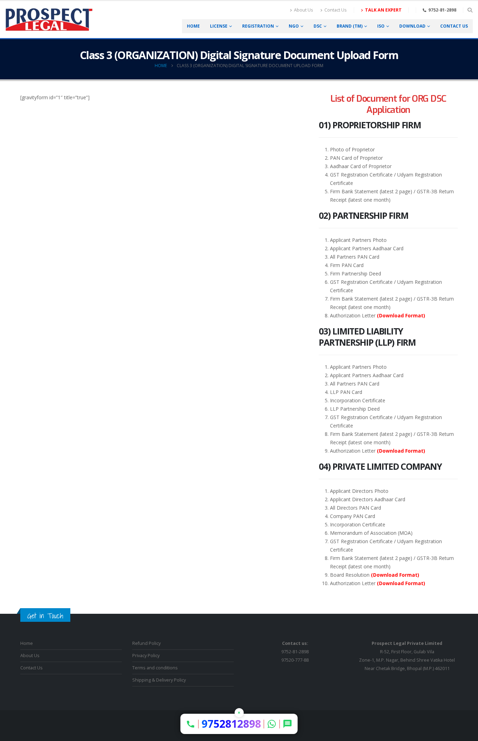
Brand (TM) (350, 26)
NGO (294, 26)
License (218, 26)
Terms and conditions (155, 668)
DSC (318, 26)
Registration (258, 26)
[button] (470, 10)
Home (193, 26)
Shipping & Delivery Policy (159, 680)
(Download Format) (401, 315)
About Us (303, 10)
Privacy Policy (146, 656)
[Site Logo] (49, 19)
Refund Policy (146, 643)
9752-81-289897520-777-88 (295, 651)
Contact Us (335, 10)
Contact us (454, 26)
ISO (381, 26)
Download (412, 26)
